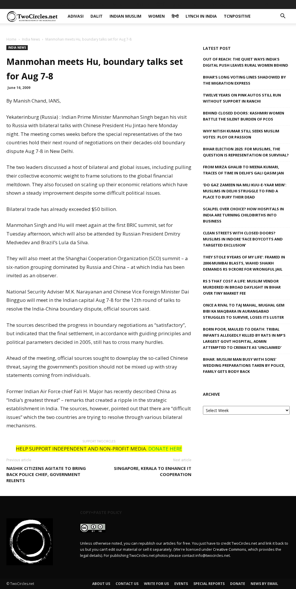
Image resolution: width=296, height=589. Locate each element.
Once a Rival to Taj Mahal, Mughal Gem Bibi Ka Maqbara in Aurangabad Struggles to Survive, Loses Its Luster (243, 311)
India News (31, 39)
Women (142, 4)
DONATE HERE (165, 448)
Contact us (127, 583)
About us (101, 583)
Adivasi (68, 4)
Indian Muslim (113, 4)
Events (181, 583)
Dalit (87, 4)
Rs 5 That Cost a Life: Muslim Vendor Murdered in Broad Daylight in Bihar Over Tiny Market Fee (242, 287)
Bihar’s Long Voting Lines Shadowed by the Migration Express (244, 80)
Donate (237, 583)
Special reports (209, 583)
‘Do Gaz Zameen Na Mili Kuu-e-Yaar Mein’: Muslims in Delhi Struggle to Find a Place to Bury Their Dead (244, 191)
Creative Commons (229, 549)
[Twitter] (275, 4)
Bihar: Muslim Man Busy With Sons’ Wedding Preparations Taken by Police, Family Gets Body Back (244, 365)
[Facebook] (247, 4)
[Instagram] (266, 4)
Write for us (156, 583)
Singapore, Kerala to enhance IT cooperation (152, 471)
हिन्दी (160, 4)
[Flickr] (256, 4)
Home (11, 39)
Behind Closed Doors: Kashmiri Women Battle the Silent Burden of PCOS (243, 116)
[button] (283, 16)
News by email (264, 583)
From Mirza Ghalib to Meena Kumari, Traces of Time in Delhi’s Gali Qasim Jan (243, 170)
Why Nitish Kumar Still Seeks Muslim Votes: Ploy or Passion (241, 134)
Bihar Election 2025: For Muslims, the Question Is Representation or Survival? (246, 152)
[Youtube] (285, 4)
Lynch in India (185, 4)
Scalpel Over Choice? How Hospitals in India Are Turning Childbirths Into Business (243, 215)
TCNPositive (220, 4)
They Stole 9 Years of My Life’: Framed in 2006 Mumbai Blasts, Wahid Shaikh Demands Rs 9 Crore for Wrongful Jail (244, 263)
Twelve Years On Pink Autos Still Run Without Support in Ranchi (242, 98)
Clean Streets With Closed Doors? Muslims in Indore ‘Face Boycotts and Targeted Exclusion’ (243, 239)
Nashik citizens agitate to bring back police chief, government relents (46, 474)
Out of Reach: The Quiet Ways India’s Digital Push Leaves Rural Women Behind (245, 62)
